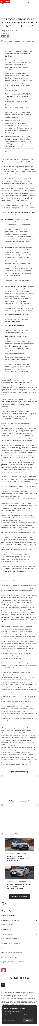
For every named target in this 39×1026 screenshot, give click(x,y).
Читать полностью (9, 1020)
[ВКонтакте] (2, 36)
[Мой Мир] (8, 36)
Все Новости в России (19, 896)
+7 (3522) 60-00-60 (19, 977)
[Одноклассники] (5, 36)
